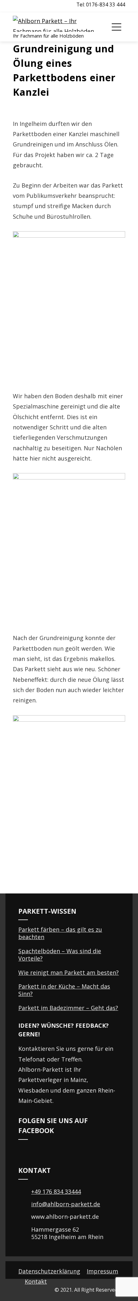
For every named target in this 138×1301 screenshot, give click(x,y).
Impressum (102, 1271)
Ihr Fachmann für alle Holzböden (48, 35)
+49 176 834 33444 (56, 1191)
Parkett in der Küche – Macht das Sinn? (64, 990)
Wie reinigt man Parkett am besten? (68, 972)
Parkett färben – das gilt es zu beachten (60, 933)
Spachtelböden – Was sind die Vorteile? (59, 954)
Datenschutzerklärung (49, 1271)
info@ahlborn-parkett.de (65, 1204)
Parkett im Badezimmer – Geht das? (68, 1008)
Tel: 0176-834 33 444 (100, 4)
